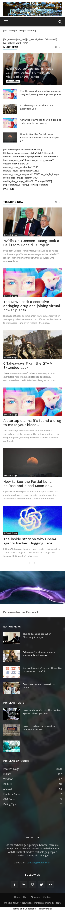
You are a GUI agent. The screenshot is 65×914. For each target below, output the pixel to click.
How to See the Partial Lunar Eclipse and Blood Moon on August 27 (40, 137)
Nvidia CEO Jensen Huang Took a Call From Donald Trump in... (31, 243)
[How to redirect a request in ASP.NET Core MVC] (11, 730)
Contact (47, 897)
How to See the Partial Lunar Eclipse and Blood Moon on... (28, 483)
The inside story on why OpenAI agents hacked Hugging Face (30, 541)
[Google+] (23, 884)
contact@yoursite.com (39, 862)
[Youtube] (50, 884)
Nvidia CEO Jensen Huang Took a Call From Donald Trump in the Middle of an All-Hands (29, 72)
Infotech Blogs (13, 81)
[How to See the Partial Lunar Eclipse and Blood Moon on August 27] (10, 137)
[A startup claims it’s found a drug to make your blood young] (10, 123)
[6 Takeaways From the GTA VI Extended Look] (10, 109)
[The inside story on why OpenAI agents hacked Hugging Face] (32, 520)
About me (35, 897)
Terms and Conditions (24, 908)
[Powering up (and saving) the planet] (11, 688)
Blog (25, 897)
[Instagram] (32, 884)
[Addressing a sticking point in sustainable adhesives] (11, 656)
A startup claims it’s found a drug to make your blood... (32, 422)
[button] (60, 21)
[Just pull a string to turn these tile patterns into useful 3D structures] (11, 672)
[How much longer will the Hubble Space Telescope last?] (11, 714)
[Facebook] (14, 884)
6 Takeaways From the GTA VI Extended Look (28, 365)
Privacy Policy (45, 908)
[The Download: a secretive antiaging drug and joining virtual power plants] (10, 94)
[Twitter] (41, 884)
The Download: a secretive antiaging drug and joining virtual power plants (31, 306)
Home (17, 897)
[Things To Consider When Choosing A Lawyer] (11, 638)
